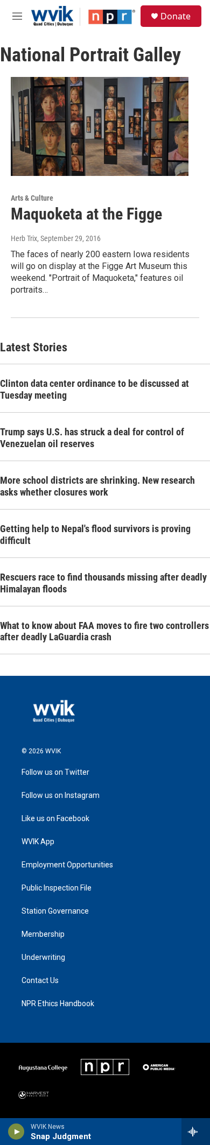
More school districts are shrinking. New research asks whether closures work (97, 486)
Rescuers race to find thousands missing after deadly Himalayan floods (103, 583)
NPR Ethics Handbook (58, 1004)
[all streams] (195, 1131)
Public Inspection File (57, 888)
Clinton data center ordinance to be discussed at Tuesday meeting (94, 389)
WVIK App (38, 842)
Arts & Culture (32, 198)
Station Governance (55, 911)
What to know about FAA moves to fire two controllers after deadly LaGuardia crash (104, 631)
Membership (43, 934)
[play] (16, 1131)
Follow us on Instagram (61, 795)
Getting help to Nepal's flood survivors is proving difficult (95, 534)
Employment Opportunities (67, 865)
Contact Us (40, 981)
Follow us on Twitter (55, 772)
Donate (175, 16)
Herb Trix (24, 238)
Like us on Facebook (55, 819)
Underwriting (43, 957)
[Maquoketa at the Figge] (99, 126)
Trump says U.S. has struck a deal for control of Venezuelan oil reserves (92, 437)
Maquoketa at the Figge (86, 213)
